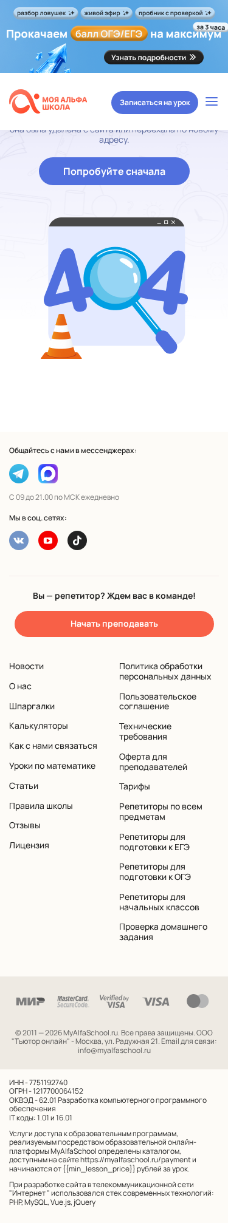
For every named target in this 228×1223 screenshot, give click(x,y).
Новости (26, 666)
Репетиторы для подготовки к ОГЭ (155, 871)
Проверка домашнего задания (163, 931)
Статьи (23, 785)
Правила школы (41, 805)
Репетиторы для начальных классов (159, 902)
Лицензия (29, 845)
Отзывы (25, 825)
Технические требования (145, 731)
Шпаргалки (32, 706)
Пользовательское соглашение (157, 701)
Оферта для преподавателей (153, 761)
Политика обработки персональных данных (165, 671)
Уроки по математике (52, 765)
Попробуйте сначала (114, 171)
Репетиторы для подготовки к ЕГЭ (154, 842)
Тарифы (134, 786)
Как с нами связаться (53, 745)
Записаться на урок (155, 102)
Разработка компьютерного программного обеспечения (108, 1104)
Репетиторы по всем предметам (160, 811)
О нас (20, 686)
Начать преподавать (114, 623)
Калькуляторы (38, 725)
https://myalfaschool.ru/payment (135, 1159)
